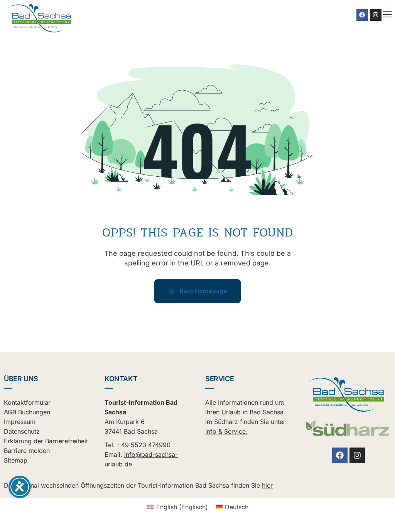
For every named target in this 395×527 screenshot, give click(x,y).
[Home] (39, 18)
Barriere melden (27, 450)
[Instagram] (375, 15)
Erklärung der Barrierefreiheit (46, 441)
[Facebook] (362, 15)
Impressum (19, 422)
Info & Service (225, 431)
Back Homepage (203, 291)
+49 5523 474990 (143, 445)
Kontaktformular (27, 402)
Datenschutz (22, 431)
